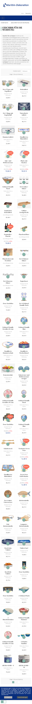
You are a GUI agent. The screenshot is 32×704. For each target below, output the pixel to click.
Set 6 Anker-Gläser (24, 187)
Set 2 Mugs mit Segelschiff (8, 114)
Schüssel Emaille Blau (24, 328)
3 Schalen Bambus (24, 642)
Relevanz (25, 71)
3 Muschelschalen (8, 618)
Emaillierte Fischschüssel (24, 352)
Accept (8, 697)
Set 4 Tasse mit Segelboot (8, 90)
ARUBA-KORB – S (8, 665)
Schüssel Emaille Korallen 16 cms (8, 328)
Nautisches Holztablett (8, 211)
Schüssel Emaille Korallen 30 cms (8, 401)
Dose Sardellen (8, 303)
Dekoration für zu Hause (8, 140)
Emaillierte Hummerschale (8, 352)
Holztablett (24, 89)
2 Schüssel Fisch (24, 596)
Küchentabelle (24, 500)
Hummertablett (8, 137)
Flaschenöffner (24, 234)
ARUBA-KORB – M (24, 666)
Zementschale (8, 375)
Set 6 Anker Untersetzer (8, 501)
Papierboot (24, 281)
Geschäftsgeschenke (8, 215)
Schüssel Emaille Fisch (8, 187)
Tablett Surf (24, 548)
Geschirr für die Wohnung (8, 94)
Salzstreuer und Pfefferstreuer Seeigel (24, 376)
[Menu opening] (2, 18)
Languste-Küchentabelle (24, 525)
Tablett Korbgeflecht (24, 211)
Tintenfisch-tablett (24, 114)
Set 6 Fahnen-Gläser (24, 260)
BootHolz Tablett (8, 573)
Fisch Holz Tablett (8, 549)
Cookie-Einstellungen (22, 697)
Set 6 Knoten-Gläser (8, 282)
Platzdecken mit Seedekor (8, 260)
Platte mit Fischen (24, 161)
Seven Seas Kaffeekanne (24, 475)
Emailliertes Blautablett (24, 138)
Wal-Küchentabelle (8, 525)
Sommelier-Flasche (8, 235)
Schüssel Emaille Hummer (24, 618)
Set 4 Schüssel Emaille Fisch (24, 304)
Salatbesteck (8, 448)
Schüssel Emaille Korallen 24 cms (8, 642)
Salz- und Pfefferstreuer (8, 161)
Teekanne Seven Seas (24, 449)
